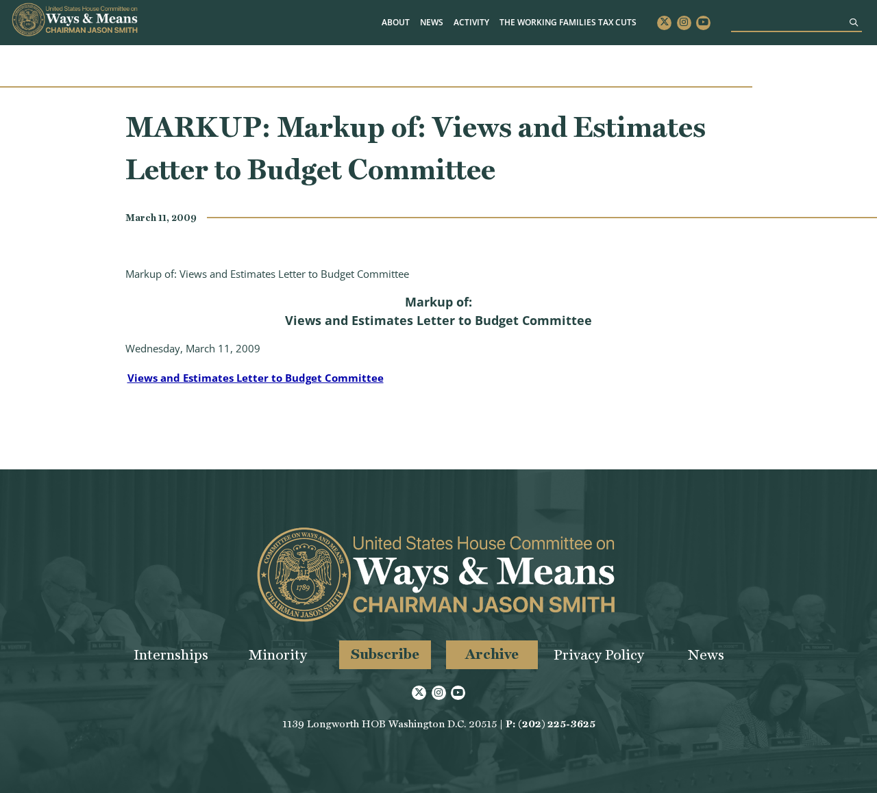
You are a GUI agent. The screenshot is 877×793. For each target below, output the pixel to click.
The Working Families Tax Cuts (568, 22)
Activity (471, 22)
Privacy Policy (599, 654)
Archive (492, 653)
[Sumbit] (853, 22)
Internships (171, 654)
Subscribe (385, 653)
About (396, 22)
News (431, 22)
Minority (278, 654)
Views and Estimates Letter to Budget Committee (255, 378)
